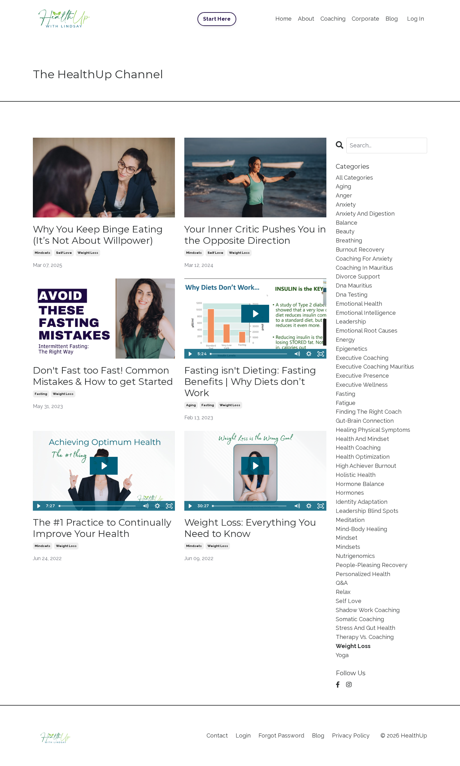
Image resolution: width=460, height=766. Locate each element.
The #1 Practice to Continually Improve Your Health (102, 528)
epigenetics (351, 348)
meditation (350, 520)
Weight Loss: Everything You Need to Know (250, 528)
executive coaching (362, 358)
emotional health (359, 303)
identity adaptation (361, 501)
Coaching (332, 18)
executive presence (362, 375)
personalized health (363, 574)
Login (243, 735)
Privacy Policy (351, 735)
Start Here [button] (217, 19)
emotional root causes (366, 330)
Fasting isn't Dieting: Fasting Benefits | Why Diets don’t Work (250, 382)
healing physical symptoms (373, 429)
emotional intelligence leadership (366, 317)
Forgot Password (281, 735)
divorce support (358, 276)
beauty (345, 231)
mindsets (42, 252)
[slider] (249, 354)
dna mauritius (354, 285)
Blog (392, 18)
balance (346, 222)
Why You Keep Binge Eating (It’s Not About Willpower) (98, 235)
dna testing (351, 294)
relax (343, 592)
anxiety (346, 204)
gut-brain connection (365, 420)
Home (283, 18)
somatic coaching (360, 619)
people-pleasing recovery (371, 565)
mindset (346, 537)
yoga (342, 655)
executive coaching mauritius (375, 366)
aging (191, 405)
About (306, 18)
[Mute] (297, 354)
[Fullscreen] (321, 354)
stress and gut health (365, 628)
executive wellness (362, 384)
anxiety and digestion (365, 213)
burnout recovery (360, 249)
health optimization (363, 456)
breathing (349, 240)
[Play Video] (190, 354)
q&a (342, 583)
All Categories (354, 177)
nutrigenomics (355, 556)
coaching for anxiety (364, 258)
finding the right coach (368, 411)
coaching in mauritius (364, 267)
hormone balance (360, 484)
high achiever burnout (366, 465)
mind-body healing (361, 529)
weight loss (88, 252)
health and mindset (362, 439)
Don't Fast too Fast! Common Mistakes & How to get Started (103, 376)
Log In (415, 18)
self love (64, 252)
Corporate (365, 18)
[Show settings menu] (309, 354)
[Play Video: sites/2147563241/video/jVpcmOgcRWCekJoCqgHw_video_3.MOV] (255, 466)
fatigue (345, 403)
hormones (350, 492)
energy (345, 339)
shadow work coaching (368, 610)
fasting (41, 394)
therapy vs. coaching (365, 637)
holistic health (356, 475)
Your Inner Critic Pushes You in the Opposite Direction (255, 235)
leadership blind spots (367, 511)
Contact (217, 735)
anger (344, 195)
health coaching (358, 447)
